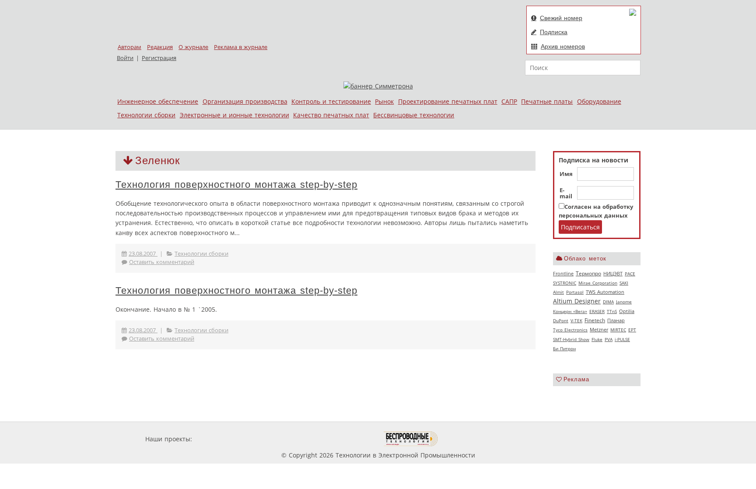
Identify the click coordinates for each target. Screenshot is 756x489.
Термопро (588, 273)
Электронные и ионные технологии (234, 115)
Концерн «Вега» (570, 311)
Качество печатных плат (331, 115)
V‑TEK (576, 320)
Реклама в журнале (240, 47)
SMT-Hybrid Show (571, 339)
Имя (566, 174)
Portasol (575, 292)
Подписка (553, 32)
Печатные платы (547, 101)
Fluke (597, 339)
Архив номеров (563, 46)
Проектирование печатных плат (447, 101)
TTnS (612, 311)
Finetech (594, 320)
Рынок (384, 101)
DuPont (560, 320)
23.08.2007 (143, 253)
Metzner (599, 330)
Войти (125, 58)
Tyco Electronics (570, 330)
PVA (608, 339)
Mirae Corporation (597, 283)
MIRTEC (618, 330)
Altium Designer (577, 301)
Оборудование (599, 101)
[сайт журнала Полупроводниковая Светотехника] (342, 439)
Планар (616, 320)
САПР (509, 101)
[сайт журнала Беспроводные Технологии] (411, 439)
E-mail (566, 193)
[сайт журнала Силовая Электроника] (222, 439)
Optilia (626, 311)
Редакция (160, 47)
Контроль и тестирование (331, 101)
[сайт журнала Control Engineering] (469, 439)
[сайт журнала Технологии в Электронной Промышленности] (278, 439)
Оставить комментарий (161, 262)
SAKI (624, 283)
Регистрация (159, 58)
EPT (632, 330)
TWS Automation (605, 292)
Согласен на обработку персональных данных (596, 211)
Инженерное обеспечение (157, 101)
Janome (624, 302)
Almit (558, 292)
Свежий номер (561, 18)
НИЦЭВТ (613, 273)
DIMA (608, 302)
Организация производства (245, 101)
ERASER (597, 311)
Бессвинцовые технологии (413, 115)
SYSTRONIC (564, 283)
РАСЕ (630, 274)
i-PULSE (622, 339)
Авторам (129, 47)
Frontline (563, 274)
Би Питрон (564, 348)
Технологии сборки (146, 115)
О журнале (193, 47)
